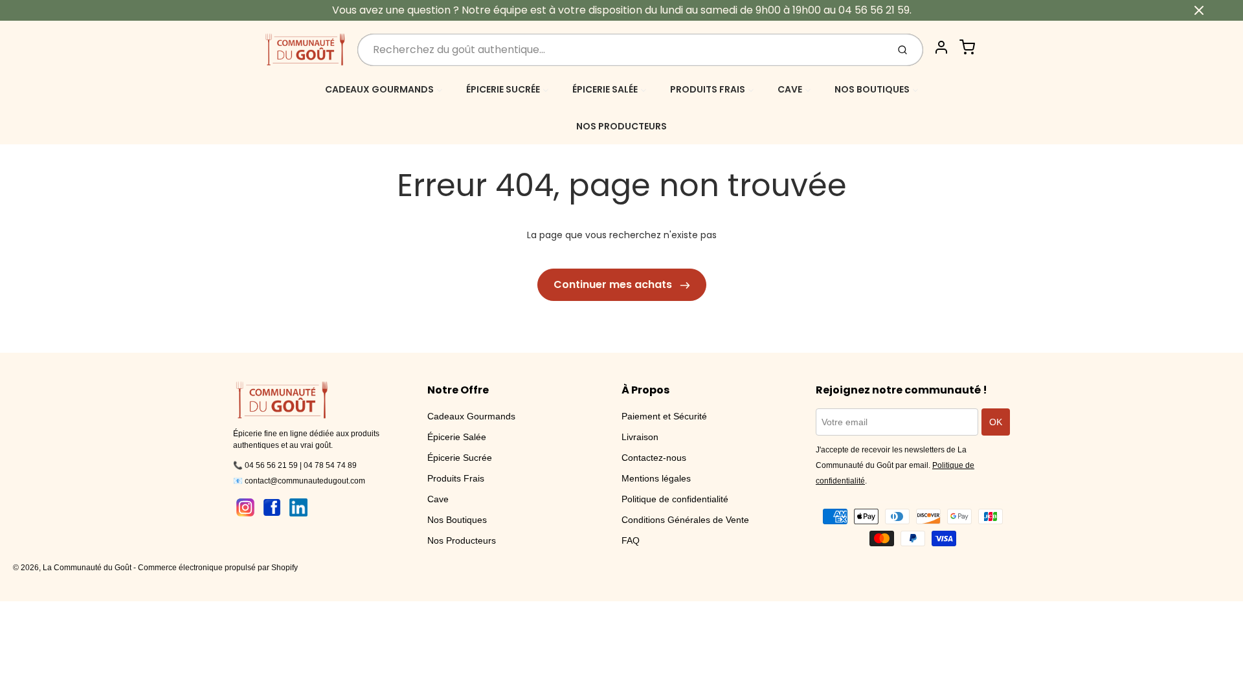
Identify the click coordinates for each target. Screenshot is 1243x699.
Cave (438, 499)
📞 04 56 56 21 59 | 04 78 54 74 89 (295, 465)
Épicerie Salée (456, 437)
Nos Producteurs (461, 540)
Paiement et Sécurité (664, 416)
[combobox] (621, 50)
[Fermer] (1199, 10)
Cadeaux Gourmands (471, 416)
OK (995, 422)
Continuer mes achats (614, 284)
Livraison (640, 437)
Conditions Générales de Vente (685, 520)
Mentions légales (656, 478)
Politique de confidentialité (675, 499)
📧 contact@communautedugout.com (299, 480)
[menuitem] (383, 89)
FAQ (631, 540)
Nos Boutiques (457, 520)
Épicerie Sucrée (459, 457)
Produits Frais (455, 478)
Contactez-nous (654, 457)
